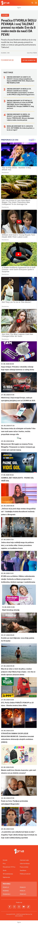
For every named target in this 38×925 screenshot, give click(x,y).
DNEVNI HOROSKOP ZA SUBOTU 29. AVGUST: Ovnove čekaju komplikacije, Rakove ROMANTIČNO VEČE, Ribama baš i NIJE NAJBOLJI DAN (20, 80)
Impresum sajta (24, 860)
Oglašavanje (6, 877)
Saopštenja (23, 870)
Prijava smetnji (24, 867)
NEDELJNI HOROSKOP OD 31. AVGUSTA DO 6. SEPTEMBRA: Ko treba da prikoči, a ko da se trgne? (20, 128)
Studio (4, 870)
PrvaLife (22, 891)
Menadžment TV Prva (9, 867)
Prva (4, 863)
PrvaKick (23, 887)
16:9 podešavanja (8, 874)
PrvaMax (6, 891)
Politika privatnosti (25, 874)
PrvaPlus (6, 887)
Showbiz (5, 15)
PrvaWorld (6, 894)
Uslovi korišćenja (25, 863)
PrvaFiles (23, 894)
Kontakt (5, 860)
